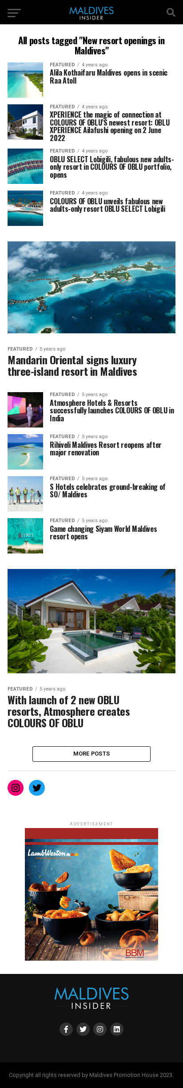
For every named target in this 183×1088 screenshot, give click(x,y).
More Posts (91, 753)
